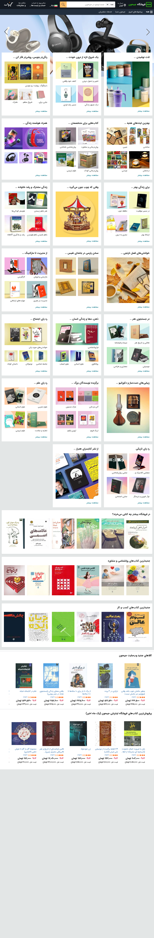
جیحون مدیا (120, 12)
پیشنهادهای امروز (135, 12)
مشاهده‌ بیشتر (143, 111)
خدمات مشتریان (105, 12)
